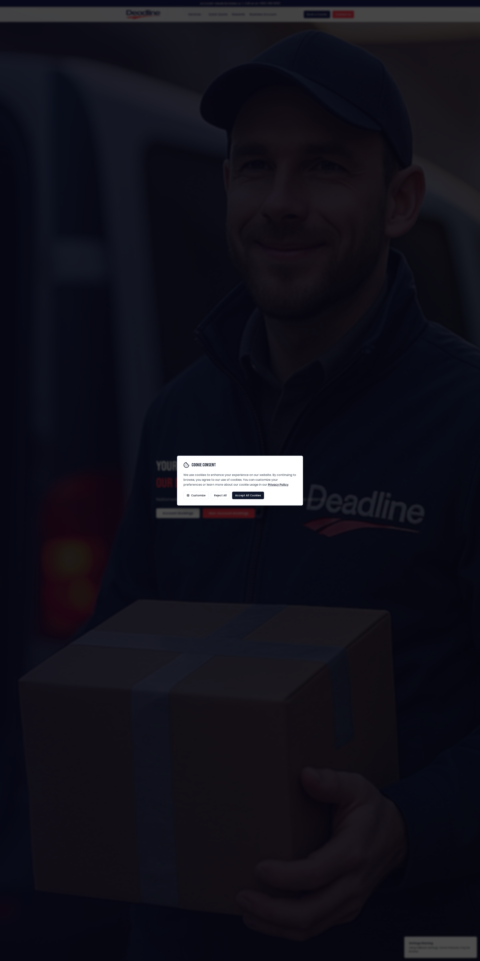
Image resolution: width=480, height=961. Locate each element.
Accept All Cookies (248, 495)
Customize (198, 495)
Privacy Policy (278, 484)
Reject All (220, 495)
